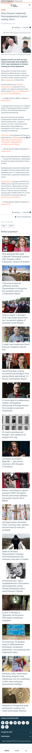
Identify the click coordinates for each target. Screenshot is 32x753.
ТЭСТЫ (17, 750)
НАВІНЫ (6, 750)
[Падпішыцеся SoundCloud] (23, 722)
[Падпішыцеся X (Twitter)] (11, 722)
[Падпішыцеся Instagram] (27, 722)
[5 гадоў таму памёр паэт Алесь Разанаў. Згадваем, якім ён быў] (16, 334)
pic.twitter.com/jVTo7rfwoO (10, 197)
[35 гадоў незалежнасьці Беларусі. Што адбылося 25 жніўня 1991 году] (16, 422)
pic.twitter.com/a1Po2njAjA (10, 144)
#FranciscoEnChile (16, 140)
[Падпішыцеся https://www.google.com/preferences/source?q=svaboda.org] (2, 722)
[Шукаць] (26, 751)
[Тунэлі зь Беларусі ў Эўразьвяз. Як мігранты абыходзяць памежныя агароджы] (16, 602)
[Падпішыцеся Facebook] (7, 722)
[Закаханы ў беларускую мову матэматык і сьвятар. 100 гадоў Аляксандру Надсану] (16, 695)
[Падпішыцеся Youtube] (15, 722)
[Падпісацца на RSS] (7, 727)
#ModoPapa (5, 140)
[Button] (16, 27)
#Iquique (20, 85)
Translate (7, 3)
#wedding (14, 137)
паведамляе (9, 80)
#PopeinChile (5, 142)
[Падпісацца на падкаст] (19, 722)
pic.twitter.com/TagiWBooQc (11, 94)
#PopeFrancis (5, 135)
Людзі (3, 10)
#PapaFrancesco (6, 87)
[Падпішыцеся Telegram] (2, 727)
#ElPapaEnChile (16, 142)
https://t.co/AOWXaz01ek (20, 91)
